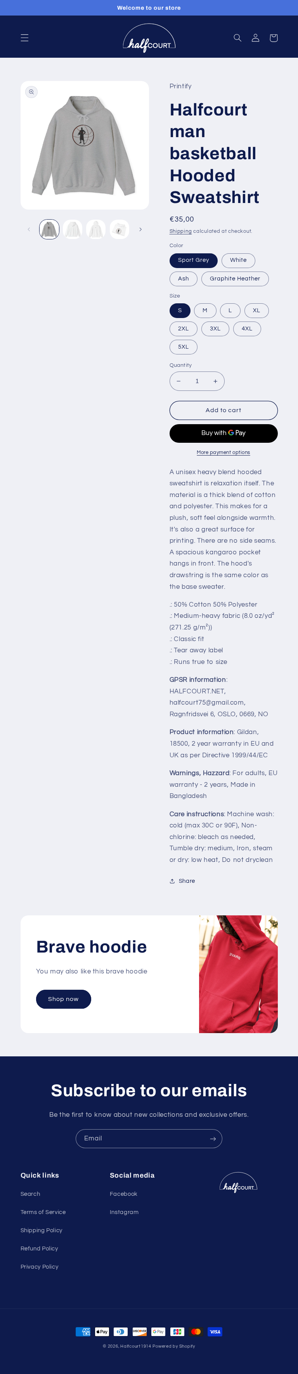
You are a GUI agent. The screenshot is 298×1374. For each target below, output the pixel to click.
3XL (215, 329)
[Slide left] (29, 229)
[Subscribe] (213, 1138)
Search (30, 1194)
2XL (183, 329)
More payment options (223, 452)
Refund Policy (39, 1249)
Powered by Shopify (173, 1346)
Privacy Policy (40, 1267)
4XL (247, 329)
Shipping (181, 231)
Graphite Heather (235, 279)
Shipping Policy (41, 1230)
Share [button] (187, 881)
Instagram (124, 1212)
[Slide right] (140, 229)
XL (256, 310)
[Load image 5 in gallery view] (72, 229)
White (238, 260)
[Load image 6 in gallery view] (96, 229)
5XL (183, 347)
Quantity (181, 365)
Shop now (63, 999)
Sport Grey (194, 260)
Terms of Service (43, 1212)
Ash (183, 279)
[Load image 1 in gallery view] (49, 229)
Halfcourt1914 (135, 1346)
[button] (24, 38)
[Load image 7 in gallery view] (119, 229)
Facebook (124, 1194)
